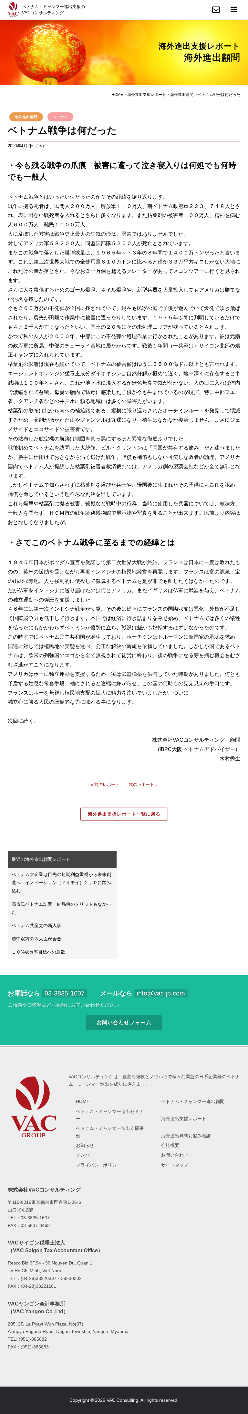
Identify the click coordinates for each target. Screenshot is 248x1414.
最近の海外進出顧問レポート (41, 859)
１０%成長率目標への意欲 (38, 952)
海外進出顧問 (26, 117)
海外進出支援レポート (183, 1118)
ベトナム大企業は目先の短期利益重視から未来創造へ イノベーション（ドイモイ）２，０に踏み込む (61, 882)
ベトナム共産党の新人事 (36, 925)
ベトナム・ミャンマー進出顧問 (192, 1101)
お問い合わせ (174, 1155)
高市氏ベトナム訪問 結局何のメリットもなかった (61, 908)
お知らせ (85, 1145)
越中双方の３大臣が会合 (36, 938)
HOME (82, 1101)
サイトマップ (174, 1165)
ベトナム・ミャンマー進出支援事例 (110, 1132)
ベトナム (60, 117)
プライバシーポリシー (98, 1165)
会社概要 (170, 1145)
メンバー (85, 1155)
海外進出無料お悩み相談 (186, 1135)
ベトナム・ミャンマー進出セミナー (110, 1115)
